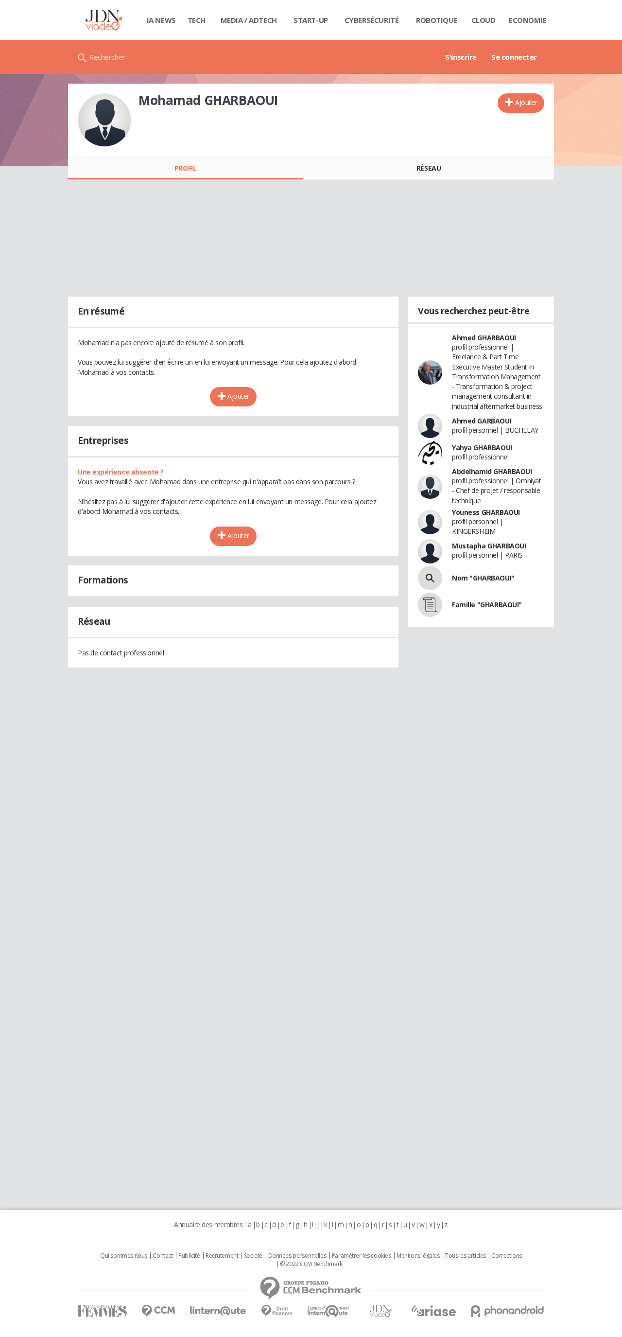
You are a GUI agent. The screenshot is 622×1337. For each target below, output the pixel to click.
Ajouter (526, 102)
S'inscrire (461, 57)
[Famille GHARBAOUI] (430, 605)
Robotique (436, 20)
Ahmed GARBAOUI (481, 420)
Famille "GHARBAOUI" (487, 604)
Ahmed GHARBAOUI (484, 337)
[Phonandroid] (507, 1311)
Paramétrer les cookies (361, 1255)
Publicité (189, 1255)
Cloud (483, 20)
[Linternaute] (218, 1311)
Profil (185, 168)
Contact (163, 1255)
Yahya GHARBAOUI (482, 447)
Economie (528, 20)
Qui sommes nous (123, 1255)
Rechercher (107, 57)
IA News (161, 20)
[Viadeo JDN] (380, 1311)
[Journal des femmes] (102, 1311)
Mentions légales (418, 1255)
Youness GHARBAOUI (486, 512)
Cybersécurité (372, 20)
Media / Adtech (249, 20)
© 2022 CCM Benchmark (311, 1264)
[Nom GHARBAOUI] (430, 578)
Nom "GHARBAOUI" (483, 577)
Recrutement (222, 1255)
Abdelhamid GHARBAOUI (492, 471)
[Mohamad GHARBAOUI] (104, 120)
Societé (253, 1255)
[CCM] (158, 1311)
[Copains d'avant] (329, 1311)
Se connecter (514, 57)
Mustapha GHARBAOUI (489, 545)
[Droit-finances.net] (277, 1311)
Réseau (428, 168)
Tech (197, 20)
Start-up (311, 20)
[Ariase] (433, 1310)
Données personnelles (297, 1255)
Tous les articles (465, 1255)
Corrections (506, 1255)
